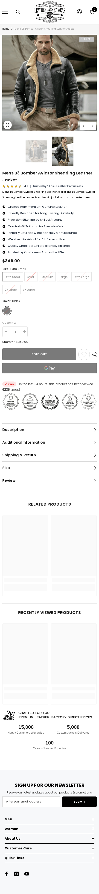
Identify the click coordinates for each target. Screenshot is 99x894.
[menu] (5, 12)
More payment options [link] (49, 376)
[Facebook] (6, 874)
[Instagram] (16, 874)
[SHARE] (93, 354)
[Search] (18, 12)
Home (5, 29)
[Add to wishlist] (84, 354)
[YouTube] (27, 874)
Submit (79, 802)
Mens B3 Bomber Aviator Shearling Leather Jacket (47, 176)
